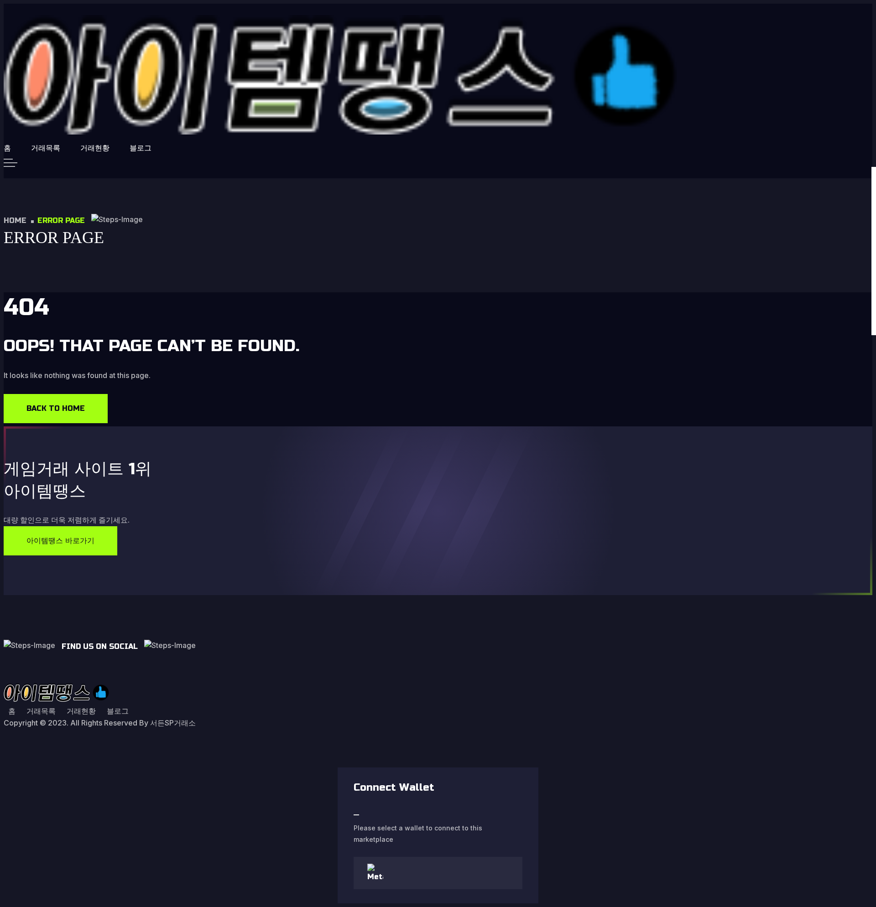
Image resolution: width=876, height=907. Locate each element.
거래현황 (95, 148)
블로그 (140, 148)
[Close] (356, 814)
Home (15, 220)
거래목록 (45, 148)
